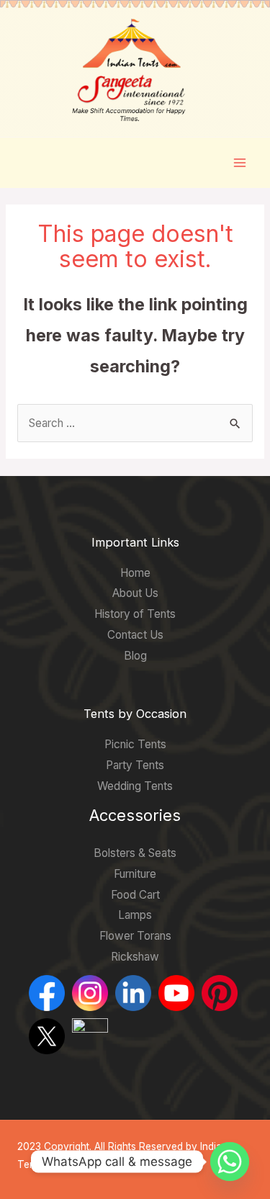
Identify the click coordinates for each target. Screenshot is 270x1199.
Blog (135, 656)
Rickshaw (135, 957)
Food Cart (135, 895)
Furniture (135, 874)
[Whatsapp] (229, 1161)
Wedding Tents (135, 786)
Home (135, 573)
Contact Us (135, 635)
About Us (135, 593)
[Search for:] (135, 423)
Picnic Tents (135, 744)
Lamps (135, 915)
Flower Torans (135, 936)
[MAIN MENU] (240, 162)
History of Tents (135, 614)
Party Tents (135, 765)
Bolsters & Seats (135, 853)
